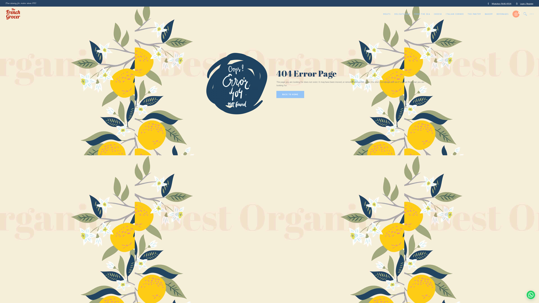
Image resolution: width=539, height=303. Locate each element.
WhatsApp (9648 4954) (501, 3)
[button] (531, 295)
